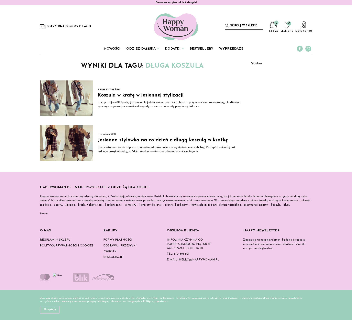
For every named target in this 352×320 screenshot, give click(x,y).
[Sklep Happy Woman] (176, 26)
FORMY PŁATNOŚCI (117, 239)
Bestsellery (201, 48)
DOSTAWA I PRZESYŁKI (119, 245)
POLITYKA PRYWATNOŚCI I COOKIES (66, 245)
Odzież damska (141, 48)
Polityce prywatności (155, 301)
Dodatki (172, 48)
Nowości (112, 48)
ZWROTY (109, 251)
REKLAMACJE (113, 257)
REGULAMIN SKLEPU (55, 239)
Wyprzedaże (231, 48)
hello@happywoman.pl (199, 259)
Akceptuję (50, 309)
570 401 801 (181, 253)
